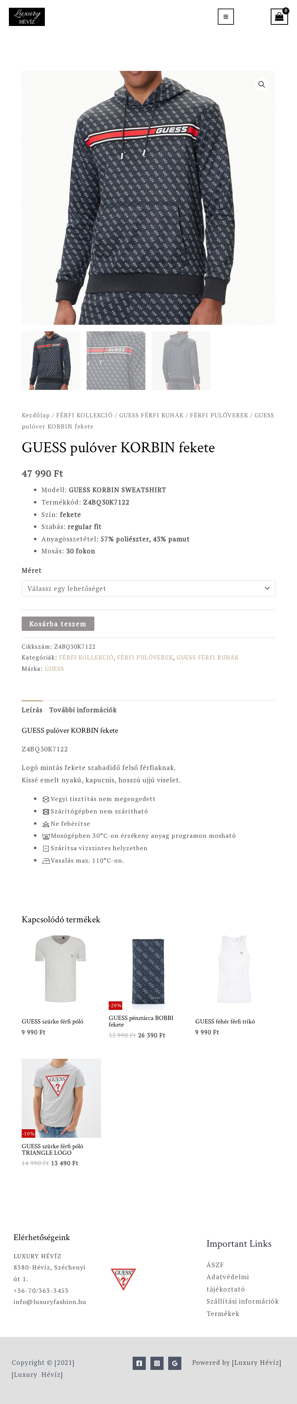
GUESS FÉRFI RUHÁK (151, 415)
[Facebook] (139, 1363)
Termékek (223, 1313)
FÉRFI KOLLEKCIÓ (84, 415)
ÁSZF (215, 1264)
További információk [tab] (83, 709)
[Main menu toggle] (226, 17)
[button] (262, 84)
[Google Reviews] (174, 1363)
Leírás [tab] (32, 709)
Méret (32, 570)
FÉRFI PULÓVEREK (219, 415)
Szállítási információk (243, 1301)
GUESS (54, 668)
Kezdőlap (36, 415)
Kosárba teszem (58, 623)
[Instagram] (157, 1363)
